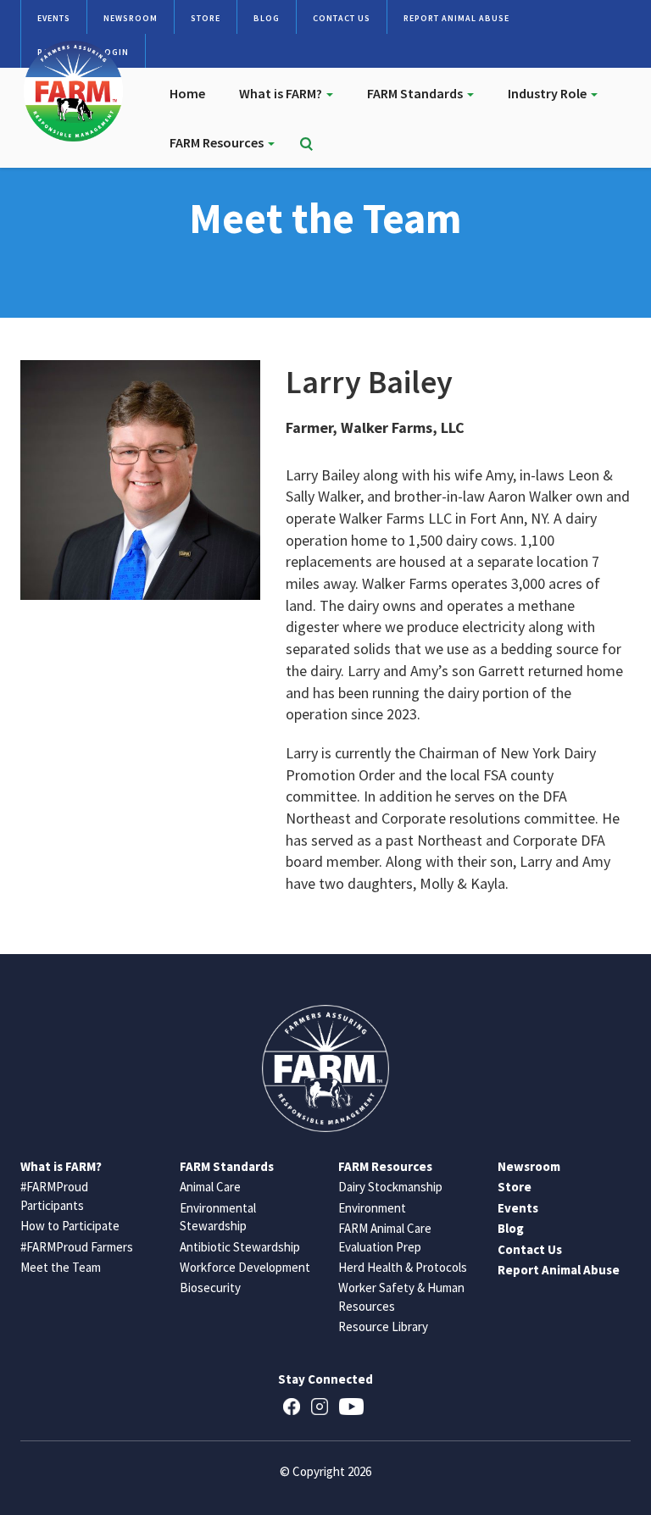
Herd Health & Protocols (402, 1267)
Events (53, 18)
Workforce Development (245, 1267)
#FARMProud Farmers (76, 1247)
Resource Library (383, 1326)
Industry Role (548, 93)
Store (205, 18)
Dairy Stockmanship (390, 1187)
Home (187, 93)
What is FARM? (282, 93)
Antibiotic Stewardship (240, 1247)
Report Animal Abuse (456, 18)
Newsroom (130, 18)
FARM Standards (416, 93)
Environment (372, 1208)
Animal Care (210, 1187)
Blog (266, 18)
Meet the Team (60, 1267)
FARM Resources (218, 142)
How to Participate (70, 1226)
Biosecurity (210, 1287)
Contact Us (341, 18)
